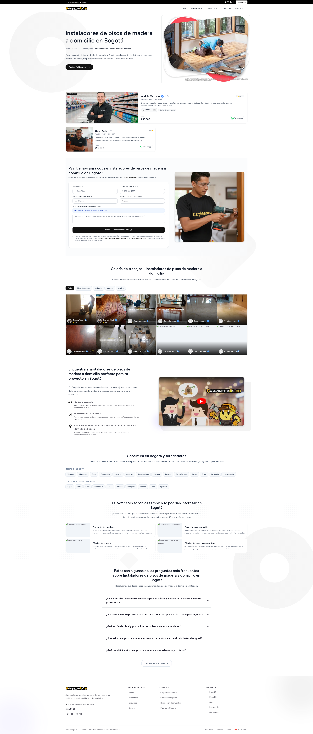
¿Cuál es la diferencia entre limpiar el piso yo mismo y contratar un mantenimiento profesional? (153, 600)
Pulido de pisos (87, 49)
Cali (210, 702)
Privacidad (209, 730)
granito (121, 288)
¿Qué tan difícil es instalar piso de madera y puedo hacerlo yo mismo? (146, 650)
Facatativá (98, 487)
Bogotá (75, 49)
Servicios (211, 8)
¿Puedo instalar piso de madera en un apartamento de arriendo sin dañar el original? (154, 638)
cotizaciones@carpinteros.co (81, 704)
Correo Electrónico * (82, 197)
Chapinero (83, 474)
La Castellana (143, 474)
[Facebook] (231, 2)
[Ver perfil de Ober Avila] (79, 139)
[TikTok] (225, 2)
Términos (219, 730)
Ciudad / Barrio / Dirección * (131, 197)
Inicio (184, 8)
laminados (98, 288)
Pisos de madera (83, 288)
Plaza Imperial (229, 474)
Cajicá (69, 487)
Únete (132, 708)
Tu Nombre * (78, 187)
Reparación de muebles (170, 703)
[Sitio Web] (168, 96)
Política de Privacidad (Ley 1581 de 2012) (114, 238)
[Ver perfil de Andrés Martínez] (102, 107)
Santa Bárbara (181, 474)
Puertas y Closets (168, 708)
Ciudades (195, 8)
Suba (94, 474)
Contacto (239, 8)
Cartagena (213, 712)
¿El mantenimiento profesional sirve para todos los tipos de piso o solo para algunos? (154, 614)
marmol (110, 288)
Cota (87, 487)
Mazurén (156, 474)
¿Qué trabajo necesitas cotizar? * (87, 206)
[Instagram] (228, 2)
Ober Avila (101, 130)
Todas (69, 288)
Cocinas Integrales (168, 698)
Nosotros (226, 8)
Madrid (120, 487)
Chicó (204, 474)
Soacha (143, 487)
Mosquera (131, 487)
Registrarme (241, 2)
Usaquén (70, 474)
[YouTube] (72, 714)
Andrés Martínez (150, 96)
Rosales (168, 474)
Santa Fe (118, 474)
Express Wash (78, 320)
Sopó (153, 487)
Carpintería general (168, 692)
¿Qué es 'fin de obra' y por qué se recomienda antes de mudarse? (143, 626)
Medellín (213, 697)
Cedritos (129, 474)
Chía (79, 487)
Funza (110, 487)
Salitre (194, 474)
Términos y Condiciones (138, 238)
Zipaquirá (163, 487)
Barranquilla (214, 707)
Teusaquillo (105, 474)
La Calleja (215, 474)
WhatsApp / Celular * (129, 187)
